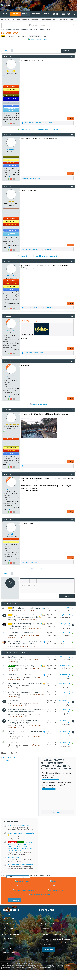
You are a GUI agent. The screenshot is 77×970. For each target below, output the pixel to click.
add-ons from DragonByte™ (29, 966)
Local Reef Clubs (8, 919)
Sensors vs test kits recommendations (22, 633)
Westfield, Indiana (13, 245)
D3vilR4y (10, 635)
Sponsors (5, 923)
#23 (72, 187)
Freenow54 (66, 659)
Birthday (15, 14)
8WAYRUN (47, 968)
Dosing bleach (13, 742)
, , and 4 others (38, 123)
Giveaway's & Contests (47, 923)
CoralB (68, 610)
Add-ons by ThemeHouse (10, 968)
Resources (35, 14)
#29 (72, 520)
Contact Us (48, 950)
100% (10, 177)
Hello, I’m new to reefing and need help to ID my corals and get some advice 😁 (24, 616)
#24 (72, 261)
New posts (5, 20)
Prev (5, 50)
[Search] (74, 14)
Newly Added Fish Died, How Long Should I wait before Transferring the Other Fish (25, 710)
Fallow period (13, 701)
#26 (72, 361)
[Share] (68, 56)
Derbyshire (15, 298)
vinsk (9, 646)
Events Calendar (8, 943)
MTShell (10, 610)
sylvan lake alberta (13, 343)
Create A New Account (10, 953)
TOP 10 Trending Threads (14, 653)
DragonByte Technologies (55, 966)
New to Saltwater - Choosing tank (19, 826)
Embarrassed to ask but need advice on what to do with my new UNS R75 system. (24, 642)
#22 (72, 135)
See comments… (57, 812)
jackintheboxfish (65, 747)
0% (10, 121)
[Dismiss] (74, 25)
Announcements (45, 914)
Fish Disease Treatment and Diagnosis (23, 704)
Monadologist (12, 629)
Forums (25, 14)
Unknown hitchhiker (14, 857)
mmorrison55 (12, 736)
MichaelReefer (65, 644)
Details (67, 966)
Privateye (67, 635)
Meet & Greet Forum (28, 610)
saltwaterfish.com (13, 677)
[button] (8, 14)
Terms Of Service (8, 939)
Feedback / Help (45, 919)
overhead (11, 714)
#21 (72, 56)
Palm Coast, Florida (12, 552)
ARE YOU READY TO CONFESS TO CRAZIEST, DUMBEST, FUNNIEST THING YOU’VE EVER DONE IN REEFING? (57, 764)
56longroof (11, 745)
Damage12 (66, 687)
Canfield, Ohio (14, 119)
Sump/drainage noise (16, 657)
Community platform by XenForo (21, 964)
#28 (72, 474)
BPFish (10, 620)
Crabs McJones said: (28, 321)
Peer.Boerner (66, 725)
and (32, 178)
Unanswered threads (47, 20)
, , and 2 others (37, 249)
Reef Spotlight (44, 928)
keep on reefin (34, 36)
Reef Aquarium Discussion (28, 646)
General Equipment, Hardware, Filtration (21, 829)
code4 (10, 695)
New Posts (12, 821)
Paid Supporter (7, 928)
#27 (72, 410)
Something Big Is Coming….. (25, 666)
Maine (17, 462)
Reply (71, 118)
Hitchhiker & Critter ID (15, 861)
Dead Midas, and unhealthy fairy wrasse (21, 865)
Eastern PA (15, 174)
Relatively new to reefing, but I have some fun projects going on (23, 625)
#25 (72, 316)
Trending (72, 20)
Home (5, 14)
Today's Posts (62, 20)
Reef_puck (11, 686)
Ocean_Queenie (65, 617)
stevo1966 (12, 36)
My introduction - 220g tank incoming (26, 608)
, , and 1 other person (39, 307)
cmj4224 (10, 725)
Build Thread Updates (19, 20)
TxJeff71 (10, 660)
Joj (69, 736)
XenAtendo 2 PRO (25, 968)
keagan (68, 679)
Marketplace (33, 20)
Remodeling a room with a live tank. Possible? (25, 683)
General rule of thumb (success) (20, 674)
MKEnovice (66, 628)
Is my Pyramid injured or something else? (23, 692)
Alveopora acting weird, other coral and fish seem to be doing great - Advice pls (26, 721)
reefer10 (10, 703)
